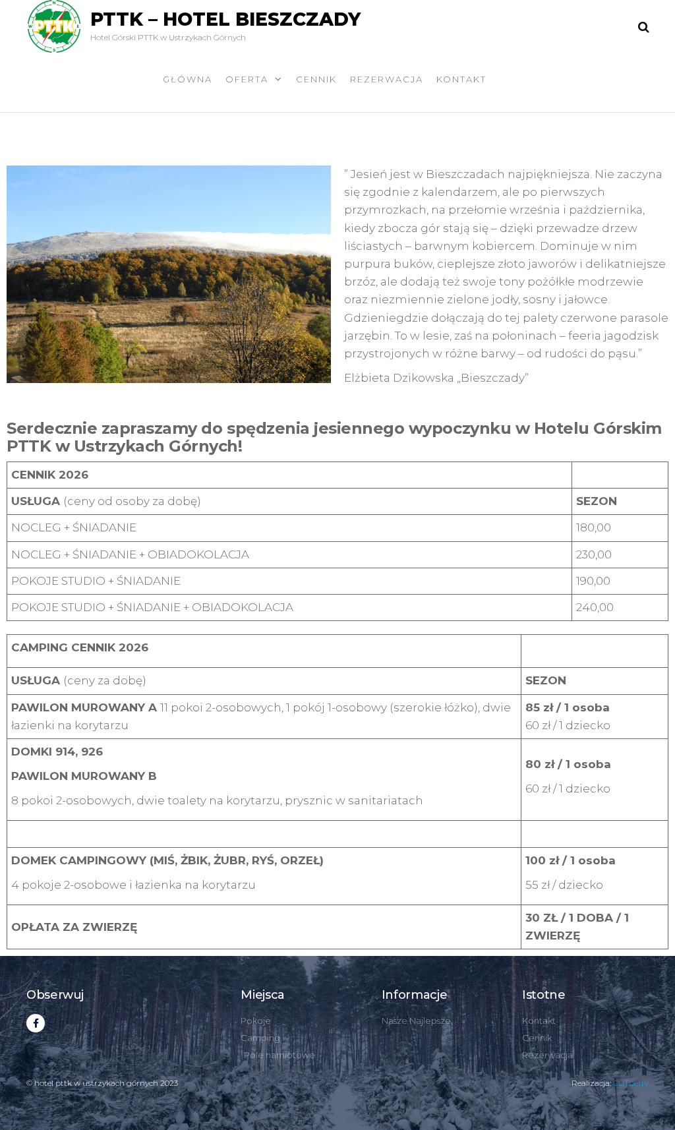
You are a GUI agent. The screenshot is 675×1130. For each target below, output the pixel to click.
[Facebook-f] (35, 1023)
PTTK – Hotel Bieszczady (225, 19)
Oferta (246, 79)
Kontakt (461, 79)
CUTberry (631, 1083)
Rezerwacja (386, 79)
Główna (187, 79)
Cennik (316, 79)
